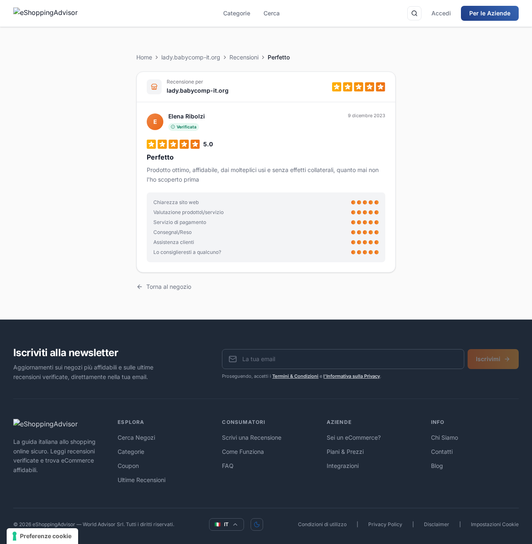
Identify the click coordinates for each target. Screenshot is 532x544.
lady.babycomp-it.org (190, 57)
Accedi (441, 13)
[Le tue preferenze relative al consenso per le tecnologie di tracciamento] (42, 536)
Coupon (128, 465)
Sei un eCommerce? (354, 437)
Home (144, 57)
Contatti (442, 451)
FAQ (228, 465)
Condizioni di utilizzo (322, 524)
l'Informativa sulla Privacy (351, 376)
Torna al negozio (168, 286)
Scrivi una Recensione (251, 437)
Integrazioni (343, 465)
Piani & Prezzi (345, 451)
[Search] (414, 13)
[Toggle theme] (257, 524)
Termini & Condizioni (295, 376)
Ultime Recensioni (141, 479)
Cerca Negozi (136, 437)
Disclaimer (436, 524)
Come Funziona (243, 451)
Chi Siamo (444, 437)
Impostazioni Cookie (495, 524)
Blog (437, 465)
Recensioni (244, 57)
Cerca (272, 13)
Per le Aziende (489, 13)
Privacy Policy (385, 524)
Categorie (236, 13)
